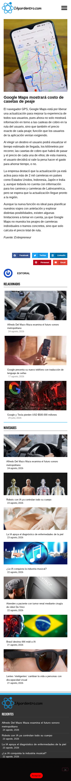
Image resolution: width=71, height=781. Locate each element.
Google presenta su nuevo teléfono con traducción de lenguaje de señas (35, 371)
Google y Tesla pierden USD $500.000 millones (32, 414)
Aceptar (36, 775)
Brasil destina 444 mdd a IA (21, 641)
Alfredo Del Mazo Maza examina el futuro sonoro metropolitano (33, 326)
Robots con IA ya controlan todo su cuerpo (28, 499)
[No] (65, 769)
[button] (64, 8)
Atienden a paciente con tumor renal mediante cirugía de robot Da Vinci (34, 605)
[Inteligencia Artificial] (21, 8)
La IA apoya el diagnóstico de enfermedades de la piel (34, 534)
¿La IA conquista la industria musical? (26, 568)
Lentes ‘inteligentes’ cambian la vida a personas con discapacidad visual (34, 678)
